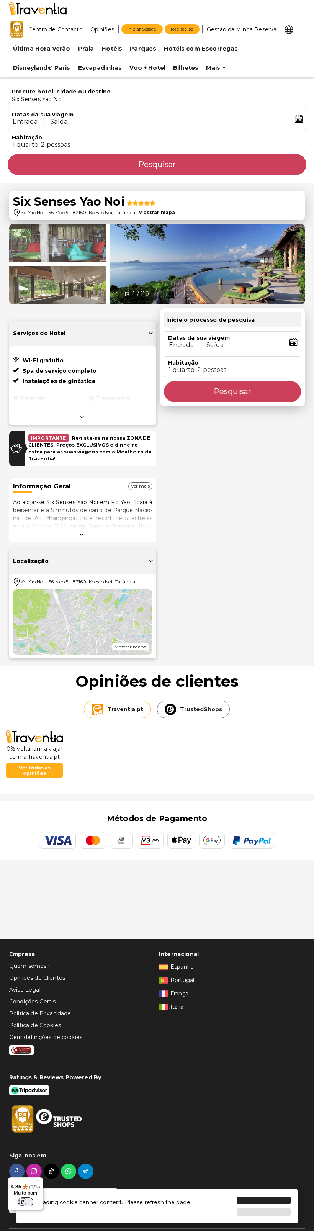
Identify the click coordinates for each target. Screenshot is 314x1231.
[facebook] (17, 1171)
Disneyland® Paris (41, 67)
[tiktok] (52, 1171)
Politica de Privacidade (40, 1013)
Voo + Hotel (147, 67)
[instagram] (35, 1171)
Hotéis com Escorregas (201, 48)
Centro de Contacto (55, 29)
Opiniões (102, 29)
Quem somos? (29, 966)
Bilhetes (185, 67)
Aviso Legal (25, 989)
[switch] (25, 1201)
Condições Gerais (32, 1001)
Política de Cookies (35, 1025)
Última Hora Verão (41, 48)
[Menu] (38, 1182)
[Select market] (289, 29)
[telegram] (86, 1171)
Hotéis (111, 48)
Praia (86, 48)
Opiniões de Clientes (37, 977)
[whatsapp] (69, 1171)
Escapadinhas (100, 67)
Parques (143, 48)
